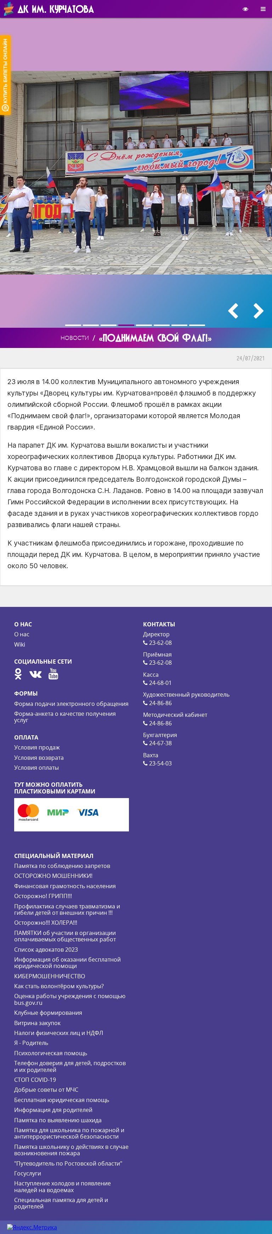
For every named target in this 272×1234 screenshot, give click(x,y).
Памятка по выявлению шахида (58, 1120)
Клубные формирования (48, 1013)
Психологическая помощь (50, 1053)
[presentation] (233, 311)
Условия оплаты (36, 767)
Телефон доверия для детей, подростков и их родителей (70, 1066)
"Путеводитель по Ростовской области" (68, 1163)
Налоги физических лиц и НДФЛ (58, 1033)
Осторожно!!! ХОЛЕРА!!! (45, 922)
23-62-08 (160, 643)
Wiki (19, 644)
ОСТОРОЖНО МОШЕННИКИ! (53, 876)
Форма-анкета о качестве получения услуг (65, 717)
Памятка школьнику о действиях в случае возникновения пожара (71, 1150)
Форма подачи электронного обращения (71, 704)
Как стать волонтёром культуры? (59, 986)
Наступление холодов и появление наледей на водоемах (62, 1186)
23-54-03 (160, 763)
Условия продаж (37, 747)
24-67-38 (160, 743)
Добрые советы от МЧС (46, 1090)
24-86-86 (160, 703)
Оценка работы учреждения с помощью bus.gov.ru (69, 999)
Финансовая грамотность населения (65, 886)
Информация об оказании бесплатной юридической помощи (67, 963)
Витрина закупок (37, 1023)
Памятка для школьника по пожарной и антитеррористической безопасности (69, 1133)
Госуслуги (27, 1173)
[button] (74, 325)
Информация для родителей (53, 1110)
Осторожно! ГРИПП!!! (43, 896)
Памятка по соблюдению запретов (62, 866)
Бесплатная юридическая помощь (61, 1100)
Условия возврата (39, 758)
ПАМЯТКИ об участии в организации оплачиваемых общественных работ (65, 936)
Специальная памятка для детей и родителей (61, 1203)
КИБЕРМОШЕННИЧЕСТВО (49, 976)
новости (75, 337)
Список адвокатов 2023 (46, 949)
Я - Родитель (31, 1043)
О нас (21, 634)
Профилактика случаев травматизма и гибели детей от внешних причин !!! (67, 909)
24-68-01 (160, 683)
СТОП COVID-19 (35, 1080)
